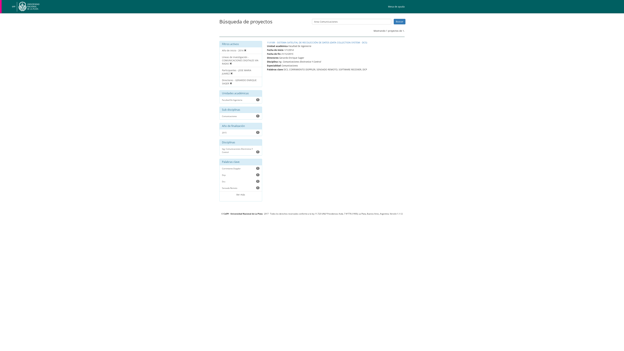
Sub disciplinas (231, 109)
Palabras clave (231, 162)
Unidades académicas (235, 93)
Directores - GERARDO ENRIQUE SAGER (239, 82)
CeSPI (226, 213)
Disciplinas (228, 142)
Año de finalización (233, 126)
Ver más (240, 194)
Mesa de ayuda (396, 6)
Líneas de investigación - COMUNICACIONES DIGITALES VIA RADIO (240, 60)
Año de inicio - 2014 (233, 50)
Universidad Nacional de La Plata (246, 213)
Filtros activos (230, 44)
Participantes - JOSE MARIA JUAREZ (236, 72)
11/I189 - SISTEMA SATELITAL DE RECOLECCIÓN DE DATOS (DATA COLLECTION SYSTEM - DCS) (317, 42)
